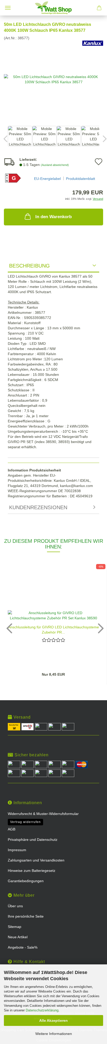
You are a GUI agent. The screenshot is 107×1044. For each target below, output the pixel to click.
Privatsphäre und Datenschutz (32, 839)
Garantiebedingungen (26, 881)
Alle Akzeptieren (53, 1020)
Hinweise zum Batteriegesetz (31, 870)
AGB (11, 829)
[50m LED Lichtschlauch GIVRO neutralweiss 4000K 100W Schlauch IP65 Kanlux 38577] (53, 79)
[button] (8, 628)
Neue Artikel (18, 937)
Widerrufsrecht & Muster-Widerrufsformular (43, 814)
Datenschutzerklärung (42, 1010)
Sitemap (14, 927)
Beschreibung (29, 266)
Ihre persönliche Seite (26, 916)
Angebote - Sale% (22, 947)
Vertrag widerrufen (25, 822)
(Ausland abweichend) (55, 164)
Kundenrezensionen (38, 507)
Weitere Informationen (53, 1034)
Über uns (15, 906)
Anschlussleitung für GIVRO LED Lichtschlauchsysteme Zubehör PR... (53, 629)
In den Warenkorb (53, 216)
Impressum (17, 850)
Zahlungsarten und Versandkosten (36, 860)
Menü (8, 8)
